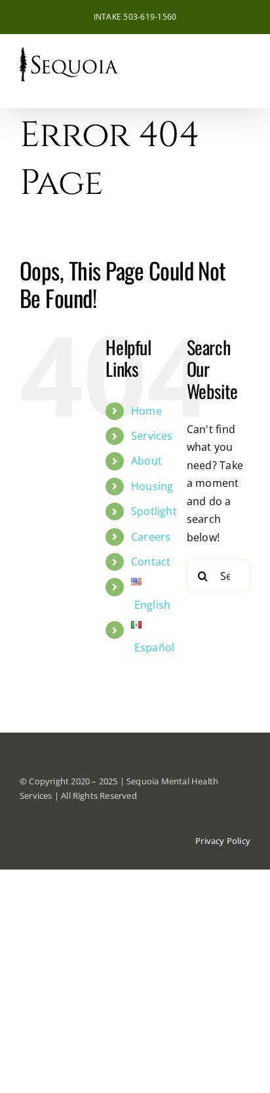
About (146, 460)
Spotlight (154, 511)
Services (152, 436)
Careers (151, 536)
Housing (152, 486)
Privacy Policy (222, 841)
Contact (151, 561)
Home (146, 411)
